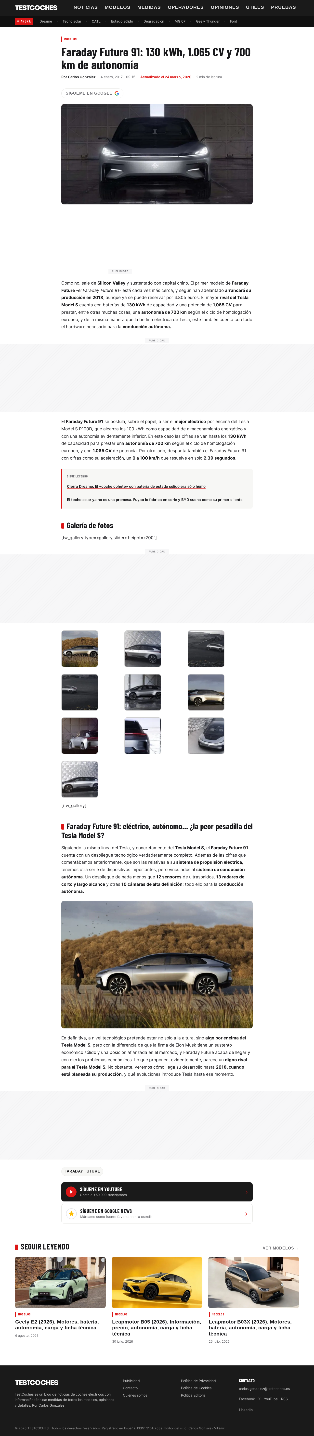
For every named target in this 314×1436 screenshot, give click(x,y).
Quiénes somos (135, 1395)
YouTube (271, 1399)
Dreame (45, 21)
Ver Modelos (281, 1248)
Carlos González (82, 77)
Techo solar (72, 21)
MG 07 (180, 21)
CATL (96, 21)
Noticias (86, 7)
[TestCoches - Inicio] (36, 7)
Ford (233, 21)
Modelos (118, 7)
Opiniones (225, 7)
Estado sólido (122, 21)
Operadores (186, 7)
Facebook (247, 1399)
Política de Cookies (196, 1388)
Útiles (255, 7)
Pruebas (283, 7)
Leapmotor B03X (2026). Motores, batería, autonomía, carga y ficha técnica (250, 1327)
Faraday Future (82, 1171)
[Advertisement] (169, 241)
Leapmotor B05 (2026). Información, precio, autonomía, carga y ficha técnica (156, 1327)
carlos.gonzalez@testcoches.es (264, 1388)
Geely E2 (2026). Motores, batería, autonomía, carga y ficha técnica (57, 1324)
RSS (284, 1399)
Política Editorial (193, 1395)
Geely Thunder (208, 21)
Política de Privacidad (198, 1381)
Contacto (130, 1388)
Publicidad (131, 1381)
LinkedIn (246, 1410)
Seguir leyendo (45, 1246)
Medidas (149, 7)
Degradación (154, 21)
